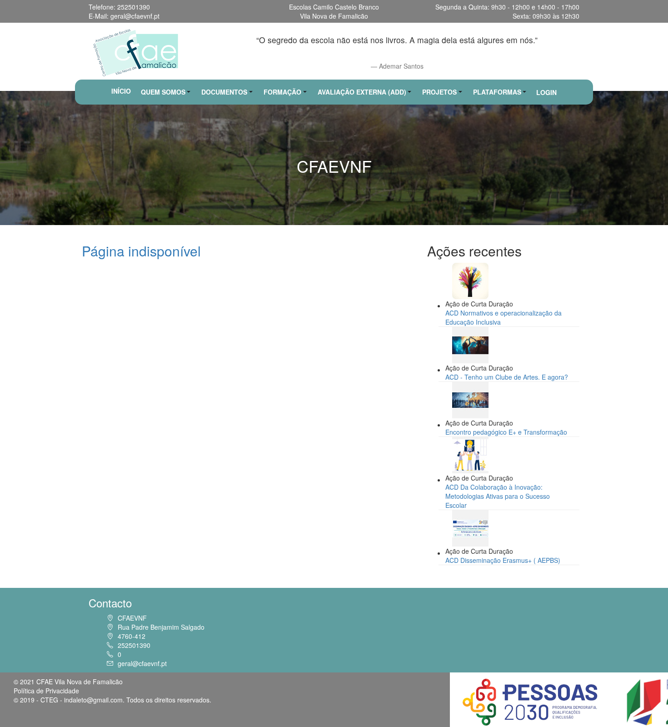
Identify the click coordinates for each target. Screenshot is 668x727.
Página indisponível (141, 251)
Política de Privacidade (46, 690)
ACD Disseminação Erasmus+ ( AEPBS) (502, 560)
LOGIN (546, 92)
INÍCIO (121, 90)
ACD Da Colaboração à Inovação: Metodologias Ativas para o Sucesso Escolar (497, 496)
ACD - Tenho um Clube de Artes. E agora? (506, 376)
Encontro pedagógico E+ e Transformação (506, 431)
